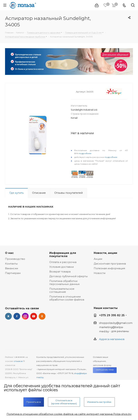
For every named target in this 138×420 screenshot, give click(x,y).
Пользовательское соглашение (61, 290)
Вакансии (11, 268)
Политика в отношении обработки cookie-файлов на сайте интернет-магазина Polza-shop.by (69, 414)
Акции (98, 258)
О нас (9, 253)
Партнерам (13, 273)
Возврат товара (60, 271)
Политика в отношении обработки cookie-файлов (66, 298)
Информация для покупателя (62, 254)
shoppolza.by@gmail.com (115, 323)
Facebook (16, 316)
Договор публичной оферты (68, 276)
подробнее (85, 153)
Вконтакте (8, 316)
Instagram (25, 316)
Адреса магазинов (112, 339)
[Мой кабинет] (96, 5)
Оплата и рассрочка (62, 262)
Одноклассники (42, 316)
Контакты (11, 263)
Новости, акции (105, 253)
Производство (15, 258)
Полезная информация (109, 268)
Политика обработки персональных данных (64, 282)
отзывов (18, 361)
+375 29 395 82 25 (112, 315)
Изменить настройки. (99, 402)
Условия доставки (61, 266)
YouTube (33, 316)
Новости (99, 273)
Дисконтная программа (110, 263)
